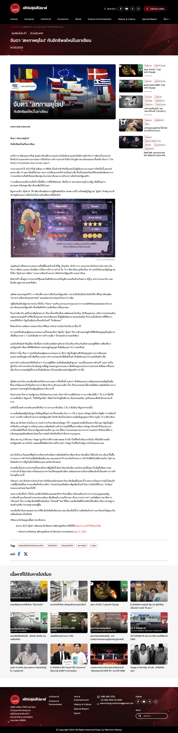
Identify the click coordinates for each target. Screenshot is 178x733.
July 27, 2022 (80, 531)
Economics (63, 19)
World (78, 19)
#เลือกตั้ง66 (52, 545)
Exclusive (29, 19)
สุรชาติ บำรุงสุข (160, 65)
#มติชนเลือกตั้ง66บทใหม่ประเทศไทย (31, 545)
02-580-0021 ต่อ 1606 (111, 699)
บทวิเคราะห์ (46, 19)
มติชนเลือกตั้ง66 (67, 545)
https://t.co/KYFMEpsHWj (87, 525)
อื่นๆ (166, 19)
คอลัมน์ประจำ (19, 33)
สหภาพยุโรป (82, 545)
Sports (77, 713)
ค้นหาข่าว (111, 8)
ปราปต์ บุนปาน (161, 104)
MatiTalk (148, 145)
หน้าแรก (14, 19)
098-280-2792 (108, 696)
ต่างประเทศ (36, 33)
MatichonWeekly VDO (153, 141)
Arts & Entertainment (81, 698)
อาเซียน (93, 545)
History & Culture (126, 19)
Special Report (149, 19)
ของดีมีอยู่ (148, 101)
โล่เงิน (147, 124)
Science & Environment (99, 19)
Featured (148, 65)
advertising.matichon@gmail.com (117, 703)
